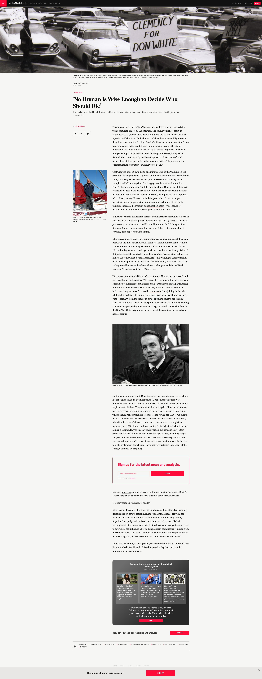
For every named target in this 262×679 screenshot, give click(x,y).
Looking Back (77, 93)
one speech (155, 291)
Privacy (130, 665)
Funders (146, 665)
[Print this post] (87, 133)
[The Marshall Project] (18, 3)
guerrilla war (145, 157)
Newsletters (248, 3)
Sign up (167, 474)
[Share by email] (81, 133)
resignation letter (155, 205)
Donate (257, 3)
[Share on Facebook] (75, 133)
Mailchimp (132, 478)
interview (126, 492)
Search (234, 3)
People (122, 665)
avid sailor (169, 283)
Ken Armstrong (80, 126)
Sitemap (138, 665)
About (240, 3)
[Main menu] (3, 3)
